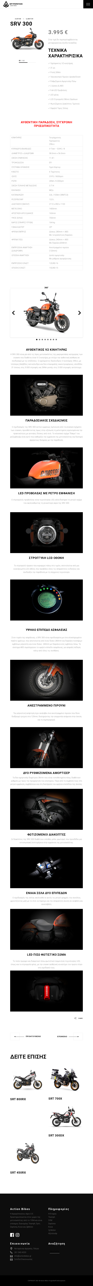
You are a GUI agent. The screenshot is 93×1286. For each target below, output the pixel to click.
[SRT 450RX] (27, 1153)
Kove (50, 1227)
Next (78, 313)
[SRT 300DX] (65, 1116)
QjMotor (29, 19)
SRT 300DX (56, 1135)
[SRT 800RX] (27, 1080)
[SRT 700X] (65, 1079)
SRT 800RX (18, 1099)
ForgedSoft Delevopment (57, 1280)
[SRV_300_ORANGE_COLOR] (27, 39)
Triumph (51, 1217)
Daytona (51, 1223)
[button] (23, 63)
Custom (18, 19)
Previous (14, 313)
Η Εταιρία (52, 1214)
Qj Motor (52, 1230)
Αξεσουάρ (52, 1233)
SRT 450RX (18, 1172)
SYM (50, 1220)
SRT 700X (55, 1098)
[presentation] (14, 42)
